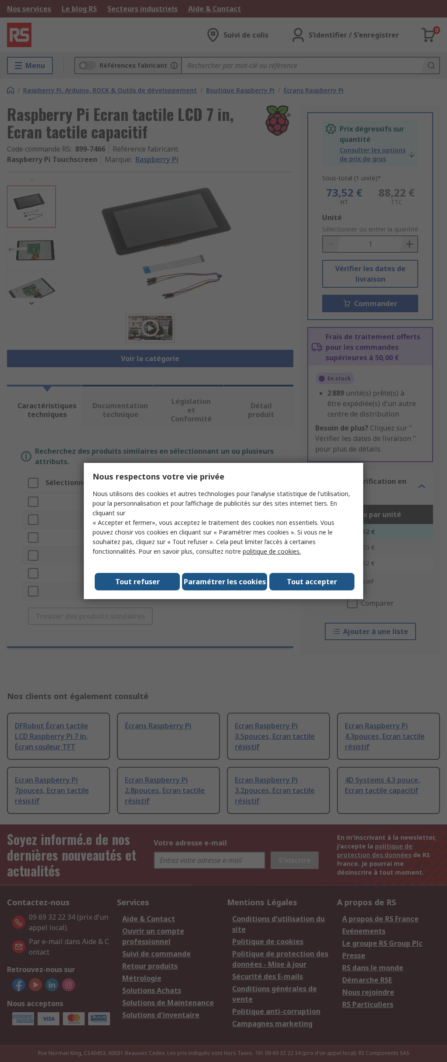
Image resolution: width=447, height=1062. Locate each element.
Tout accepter (312, 581)
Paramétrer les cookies (225, 581)
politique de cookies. (272, 551)
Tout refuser (137, 581)
